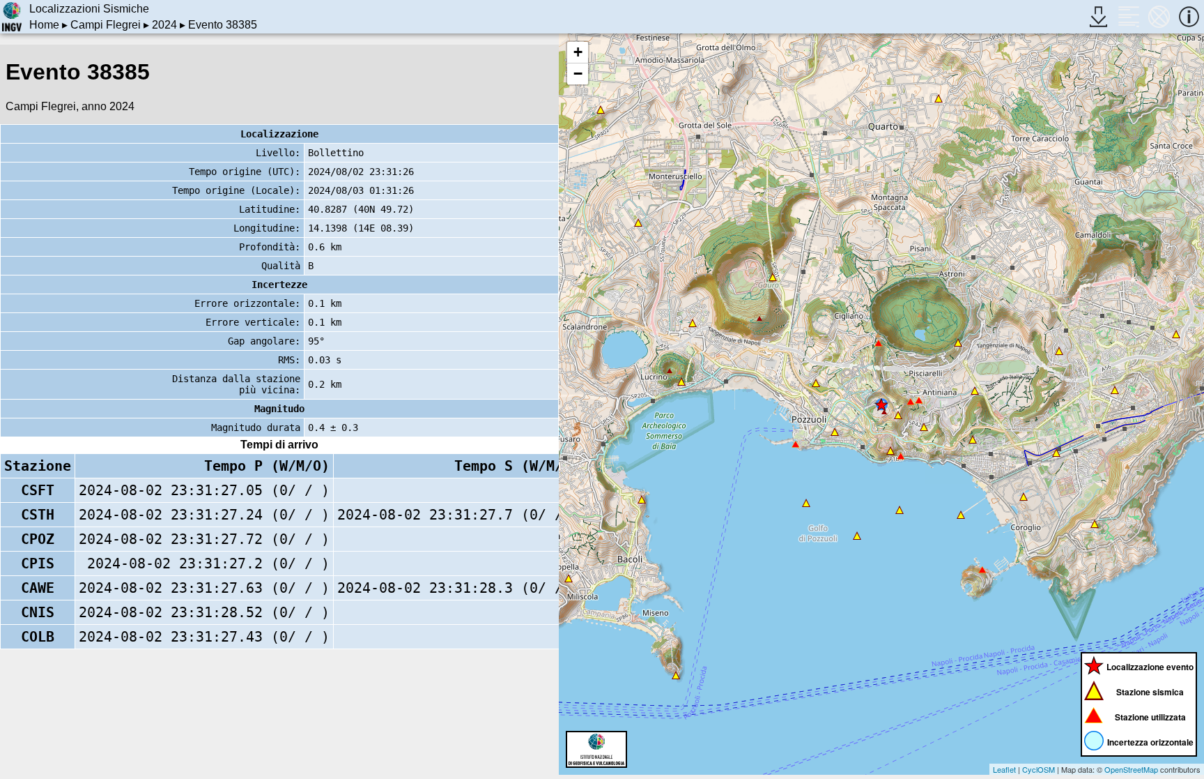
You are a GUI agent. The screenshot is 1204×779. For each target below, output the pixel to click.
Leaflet (1004, 769)
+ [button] (577, 52)
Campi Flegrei (105, 25)
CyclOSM (1038, 769)
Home (44, 25)
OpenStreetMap (1131, 769)
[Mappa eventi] (1159, 16)
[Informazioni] (1189, 16)
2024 (164, 25)
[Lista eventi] (1128, 16)
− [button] (577, 73)
